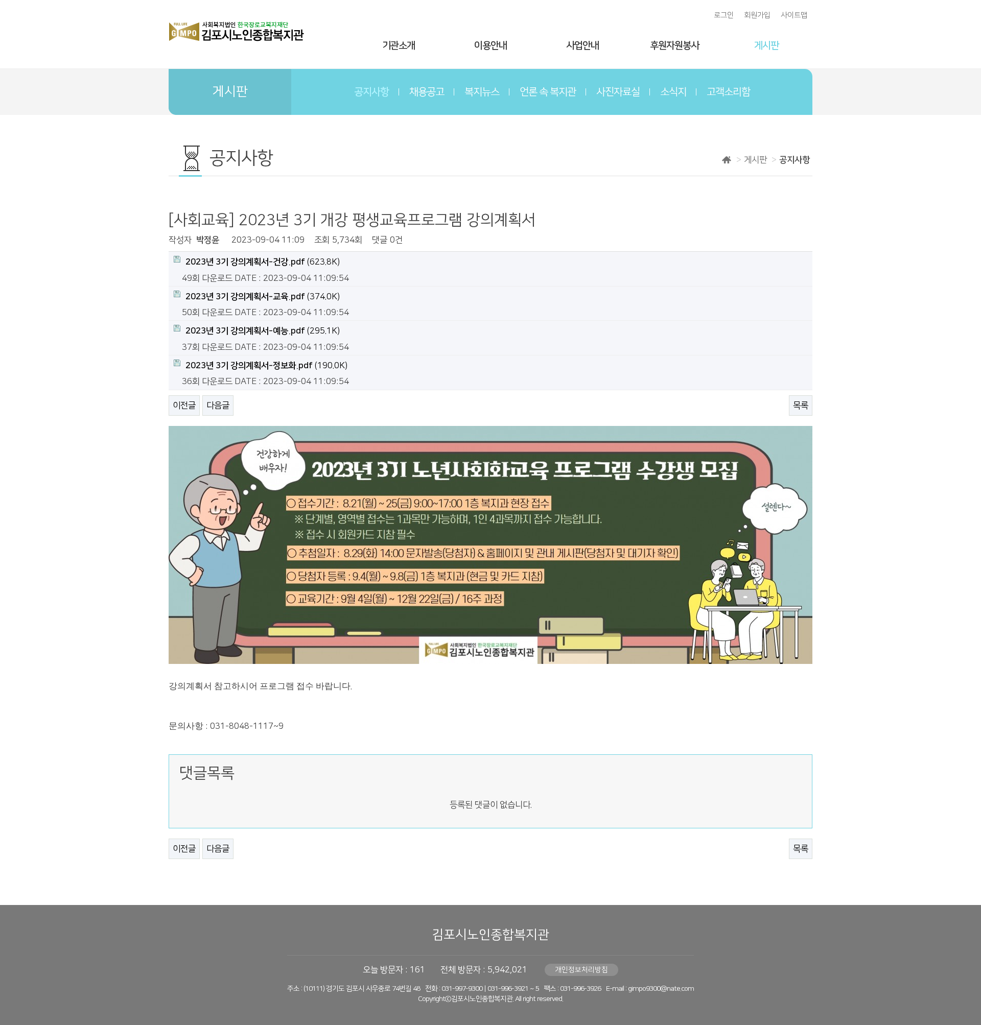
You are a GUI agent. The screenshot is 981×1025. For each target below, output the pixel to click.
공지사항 (371, 92)
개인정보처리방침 (581, 970)
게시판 (766, 45)
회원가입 (757, 15)
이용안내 (490, 45)
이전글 (184, 405)
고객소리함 (728, 92)
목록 (800, 405)
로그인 (724, 15)
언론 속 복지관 (548, 92)
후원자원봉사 (674, 45)
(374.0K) (262, 296)
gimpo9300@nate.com (661, 989)
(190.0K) (266, 365)
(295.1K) (262, 331)
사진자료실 (618, 92)
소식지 (673, 92)
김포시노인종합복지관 (490, 935)
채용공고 (426, 92)
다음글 (217, 405)
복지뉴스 (481, 92)
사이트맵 (794, 15)
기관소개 (398, 45)
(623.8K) (262, 262)
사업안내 (582, 45)
